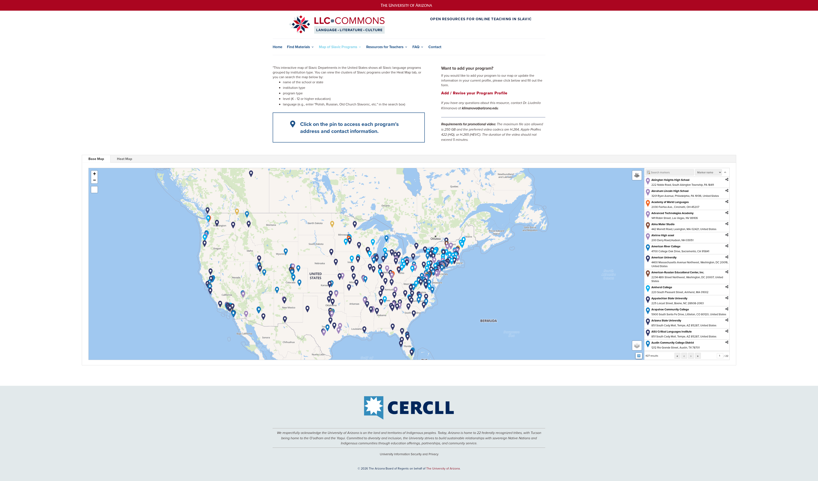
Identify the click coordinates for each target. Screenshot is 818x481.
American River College (665, 246)
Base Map (96, 158)
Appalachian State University (669, 298)
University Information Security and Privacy (409, 454)
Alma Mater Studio (662, 224)
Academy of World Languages (670, 202)
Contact (434, 47)
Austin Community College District (672, 343)
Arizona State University (666, 320)
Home (277, 47)
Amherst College (661, 287)
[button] (434, 260)
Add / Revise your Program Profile (474, 93)
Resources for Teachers (384, 47)
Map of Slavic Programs (338, 47)
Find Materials (298, 47)
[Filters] (637, 175)
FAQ (415, 47)
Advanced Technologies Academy (672, 213)
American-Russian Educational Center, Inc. (677, 272)
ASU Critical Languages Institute (671, 332)
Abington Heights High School (670, 180)
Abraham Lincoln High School (669, 191)
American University (664, 257)
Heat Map (124, 158)
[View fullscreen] (94, 189)
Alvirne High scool (662, 235)
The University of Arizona (443, 468)
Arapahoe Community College (670, 309)
